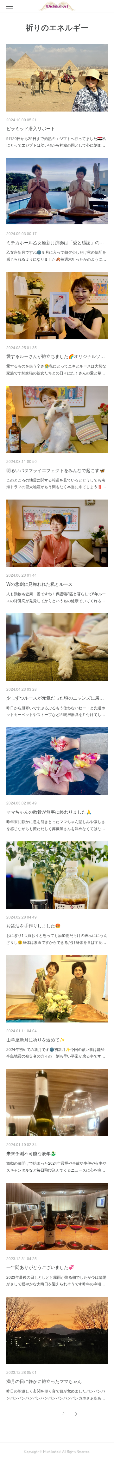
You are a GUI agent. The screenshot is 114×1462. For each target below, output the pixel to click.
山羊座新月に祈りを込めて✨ (35, 1039)
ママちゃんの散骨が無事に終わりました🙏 (49, 812)
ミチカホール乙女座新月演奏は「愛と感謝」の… (55, 242)
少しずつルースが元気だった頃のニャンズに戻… (55, 698)
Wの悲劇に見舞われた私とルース (39, 584)
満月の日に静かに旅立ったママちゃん (44, 1381)
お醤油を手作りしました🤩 (33, 925)
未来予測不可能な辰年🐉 (31, 1153)
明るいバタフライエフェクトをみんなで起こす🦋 (55, 470)
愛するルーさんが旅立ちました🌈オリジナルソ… (55, 356)
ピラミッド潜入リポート (30, 128)
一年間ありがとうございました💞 (40, 1267)
